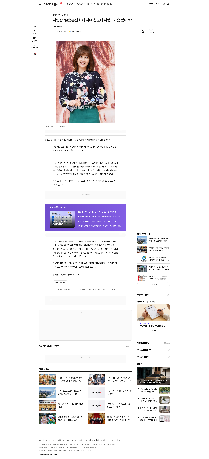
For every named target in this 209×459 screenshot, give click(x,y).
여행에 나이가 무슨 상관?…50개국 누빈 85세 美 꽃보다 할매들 (70, 379)
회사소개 (41, 440)
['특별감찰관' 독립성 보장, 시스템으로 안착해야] (96, 410)
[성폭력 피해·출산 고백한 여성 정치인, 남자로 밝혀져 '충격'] (47, 423)
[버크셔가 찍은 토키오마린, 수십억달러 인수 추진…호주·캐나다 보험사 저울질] (142, 262)
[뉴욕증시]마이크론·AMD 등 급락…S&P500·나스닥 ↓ (148, 410)
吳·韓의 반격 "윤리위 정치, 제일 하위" (70, 405)
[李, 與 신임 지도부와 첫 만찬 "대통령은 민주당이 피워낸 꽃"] (96, 423)
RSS (86, 440)
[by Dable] (128, 347)
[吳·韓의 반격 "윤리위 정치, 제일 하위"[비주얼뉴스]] (142, 252)
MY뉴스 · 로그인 (155, 4)
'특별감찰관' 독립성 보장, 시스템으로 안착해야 (118, 405)
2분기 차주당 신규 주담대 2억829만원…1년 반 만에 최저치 (159, 268)
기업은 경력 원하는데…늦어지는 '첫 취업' (119, 392)
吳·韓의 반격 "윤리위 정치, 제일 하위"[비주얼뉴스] (159, 249)
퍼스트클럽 (66, 440)
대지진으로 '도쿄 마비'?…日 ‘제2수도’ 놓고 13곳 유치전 (70, 392)
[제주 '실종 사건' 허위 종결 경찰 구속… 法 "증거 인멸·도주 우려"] (96, 384)
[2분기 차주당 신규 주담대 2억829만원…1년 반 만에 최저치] (142, 271)
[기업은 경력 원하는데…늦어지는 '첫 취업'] (96, 397)
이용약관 (103, 440)
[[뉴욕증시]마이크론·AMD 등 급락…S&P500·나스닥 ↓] (164, 412)
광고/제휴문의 (50, 440)
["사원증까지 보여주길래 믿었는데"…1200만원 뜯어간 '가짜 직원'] (164, 422)
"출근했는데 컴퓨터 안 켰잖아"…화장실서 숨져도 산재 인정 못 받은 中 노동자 (99, 221)
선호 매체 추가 (75, 31)
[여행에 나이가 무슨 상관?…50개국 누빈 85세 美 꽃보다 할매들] (47, 384)
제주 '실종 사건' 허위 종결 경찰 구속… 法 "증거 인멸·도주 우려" (119, 379)
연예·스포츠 (56, 15)
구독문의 (73, 440)
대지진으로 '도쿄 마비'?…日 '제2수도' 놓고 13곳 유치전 (158, 240)
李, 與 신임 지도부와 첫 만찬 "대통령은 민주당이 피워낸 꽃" (118, 418)
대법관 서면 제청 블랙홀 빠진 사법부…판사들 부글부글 (158, 277)
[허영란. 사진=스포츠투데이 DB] (85, 82)
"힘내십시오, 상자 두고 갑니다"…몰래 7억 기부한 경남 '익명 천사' (148, 401)
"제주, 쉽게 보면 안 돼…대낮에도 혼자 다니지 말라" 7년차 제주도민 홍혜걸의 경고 (99, 226)
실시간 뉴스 (69, 4)
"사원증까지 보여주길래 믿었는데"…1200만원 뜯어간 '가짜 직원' (96, 212)
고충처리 (110, 440)
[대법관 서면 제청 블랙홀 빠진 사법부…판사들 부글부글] (142, 281)
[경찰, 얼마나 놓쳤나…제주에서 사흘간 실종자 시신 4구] (164, 393)
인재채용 (58, 440)
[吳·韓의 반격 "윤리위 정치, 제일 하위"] (47, 410)
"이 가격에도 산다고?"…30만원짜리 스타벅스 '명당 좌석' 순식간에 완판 (98, 217)
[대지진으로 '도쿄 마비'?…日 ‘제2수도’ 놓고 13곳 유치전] (47, 397)
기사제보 (80, 440)
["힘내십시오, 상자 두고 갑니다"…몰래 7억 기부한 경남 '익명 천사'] (164, 403)
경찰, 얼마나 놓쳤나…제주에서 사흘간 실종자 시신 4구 (149, 391)
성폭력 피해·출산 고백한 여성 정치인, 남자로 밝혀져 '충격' (70, 418)
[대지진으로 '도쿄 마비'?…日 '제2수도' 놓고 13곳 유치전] (142, 243)
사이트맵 (117, 440)
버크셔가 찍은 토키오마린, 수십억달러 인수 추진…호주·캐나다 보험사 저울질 (159, 258)
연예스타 (65, 15)
